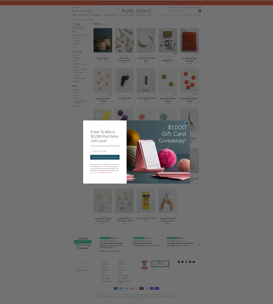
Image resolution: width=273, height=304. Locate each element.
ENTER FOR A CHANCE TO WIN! (105, 157)
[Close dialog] (187, 123)
